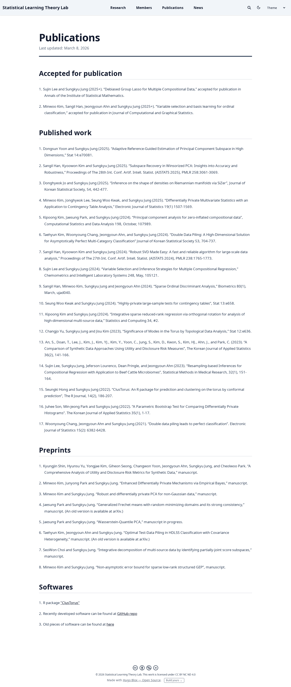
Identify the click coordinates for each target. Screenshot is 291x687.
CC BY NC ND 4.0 (185, 674)
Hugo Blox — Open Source (142, 680)
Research (118, 7)
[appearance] (258, 7)
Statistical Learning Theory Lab (35, 7)
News (198, 7)
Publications (172, 7)
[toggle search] (249, 7)
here (110, 624)
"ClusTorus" (70, 602)
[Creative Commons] (145, 667)
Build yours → (174, 680)
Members (144, 7)
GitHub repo (127, 613)
